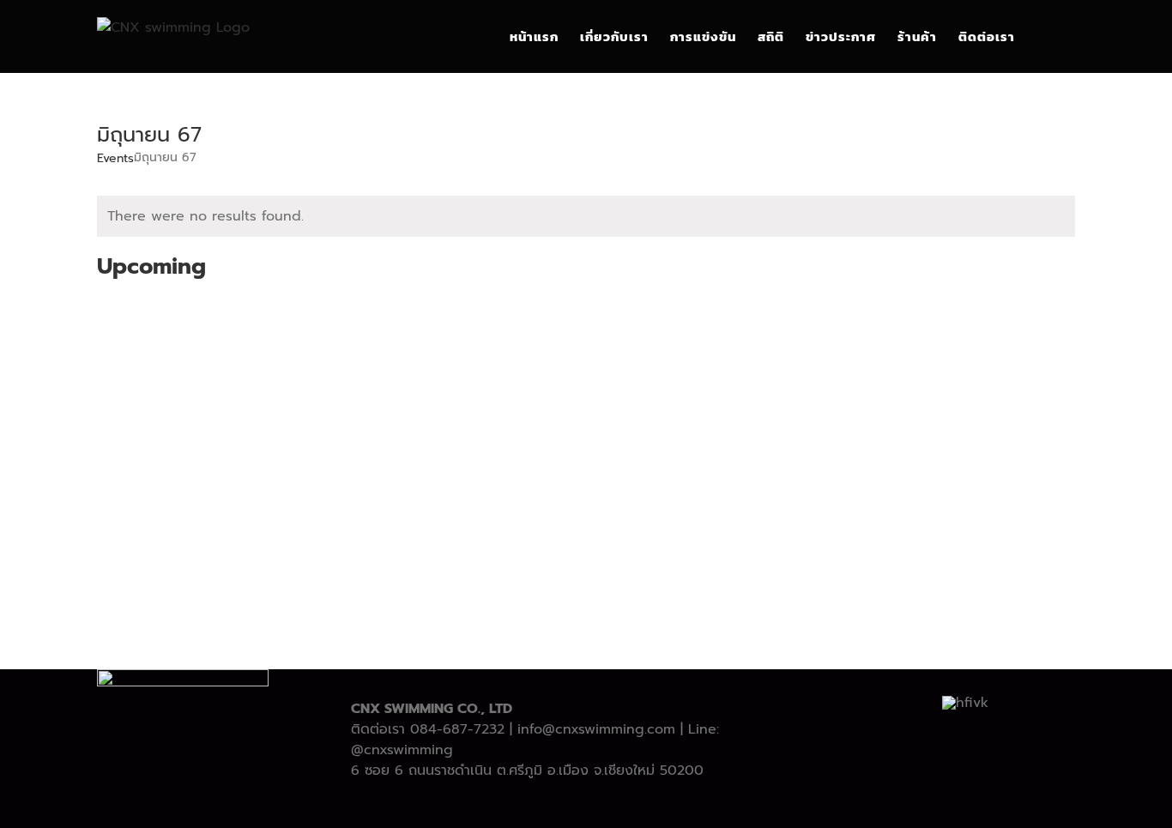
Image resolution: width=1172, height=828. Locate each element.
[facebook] (517, 804)
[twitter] (545, 804)
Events (115, 158)
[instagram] (572, 804)
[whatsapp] (600, 804)
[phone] (654, 804)
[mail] (627, 804)
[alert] (586, 216)
